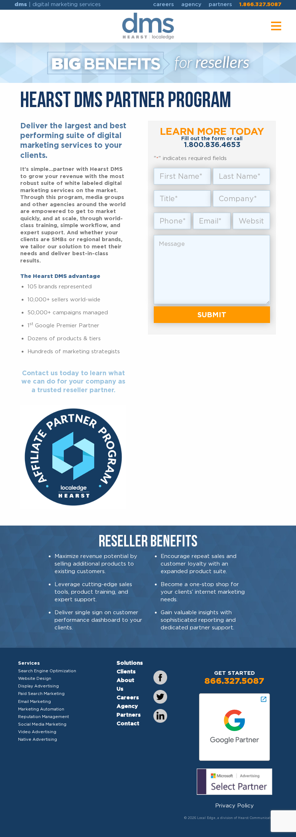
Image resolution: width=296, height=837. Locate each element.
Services (29, 663)
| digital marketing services (57, 4)
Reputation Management (43, 716)
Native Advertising (37, 739)
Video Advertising (37, 731)
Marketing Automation (41, 709)
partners (220, 4)
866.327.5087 (234, 681)
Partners (129, 715)
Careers (128, 697)
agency (191, 4)
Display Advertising (38, 685)
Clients (126, 671)
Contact (128, 723)
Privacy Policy (234, 805)
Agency (127, 706)
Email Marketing (34, 701)
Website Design (34, 678)
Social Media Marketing (42, 724)
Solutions (130, 663)
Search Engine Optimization (47, 670)
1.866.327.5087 (260, 4)
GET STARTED (234, 673)
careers (163, 4)
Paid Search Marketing (41, 693)
